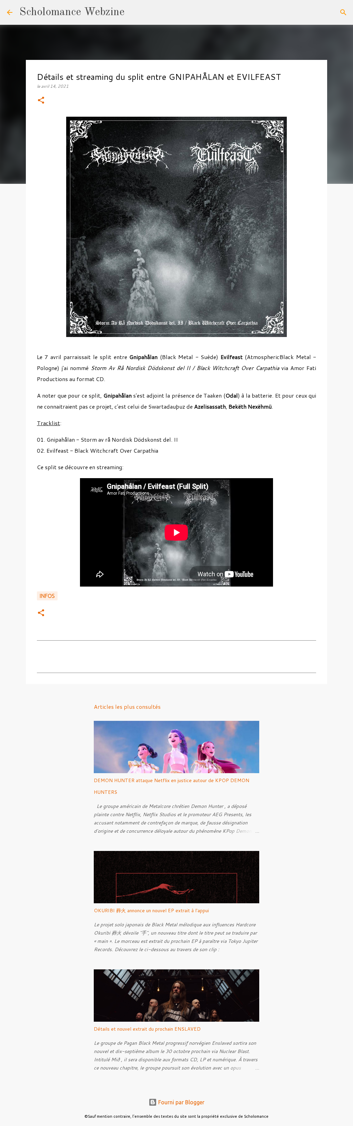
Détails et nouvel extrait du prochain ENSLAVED (147, 1028)
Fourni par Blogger (180, 1102)
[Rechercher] (134, 12)
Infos (47, 596)
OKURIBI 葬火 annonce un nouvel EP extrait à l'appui (151, 910)
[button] (41, 100)
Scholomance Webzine (71, 12)
